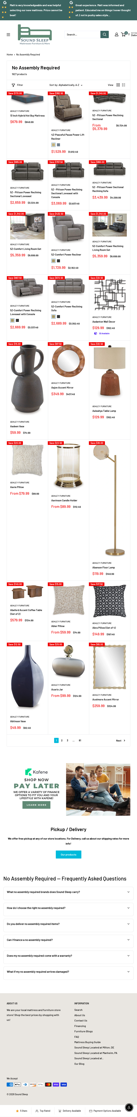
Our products (68, 854)
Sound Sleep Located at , (88, 1058)
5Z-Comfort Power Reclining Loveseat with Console (25, 312)
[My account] (116, 34)
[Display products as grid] (118, 84)
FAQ (76, 1036)
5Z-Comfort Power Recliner (66, 254)
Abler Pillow (57, 625)
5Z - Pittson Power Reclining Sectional (107, 117)
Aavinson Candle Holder (64, 500)
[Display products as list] (123, 84)
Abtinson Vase (18, 721)
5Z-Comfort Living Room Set (25, 248)
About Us (79, 1015)
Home (10, 54)
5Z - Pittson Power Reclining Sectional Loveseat (25, 194)
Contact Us (80, 1020)
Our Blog (79, 1063)
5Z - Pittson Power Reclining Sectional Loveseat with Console (66, 193)
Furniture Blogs (83, 1031)
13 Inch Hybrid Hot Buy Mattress (27, 115)
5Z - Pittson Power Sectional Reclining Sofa (108, 189)
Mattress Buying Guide (87, 1042)
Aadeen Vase (17, 426)
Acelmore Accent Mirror (105, 699)
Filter (20, 84)
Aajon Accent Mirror (62, 387)
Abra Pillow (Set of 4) (104, 627)
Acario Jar (57, 689)
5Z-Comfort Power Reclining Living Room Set (107, 248)
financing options (33, 947)
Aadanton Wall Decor (103, 321)
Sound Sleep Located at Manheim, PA (95, 1052)
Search (78, 1009)
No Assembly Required (28, 54)
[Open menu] (8, 34)
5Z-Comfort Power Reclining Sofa (66, 308)
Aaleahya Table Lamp (104, 410)
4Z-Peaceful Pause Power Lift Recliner (67, 136)
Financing (80, 1025)
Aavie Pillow (17, 487)
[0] (123, 34)
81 (80, 740)
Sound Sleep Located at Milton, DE (94, 1047)
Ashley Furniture (19, 111)
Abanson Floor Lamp (103, 567)
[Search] (104, 34)
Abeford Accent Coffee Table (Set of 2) (26, 612)
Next (118, 740)
